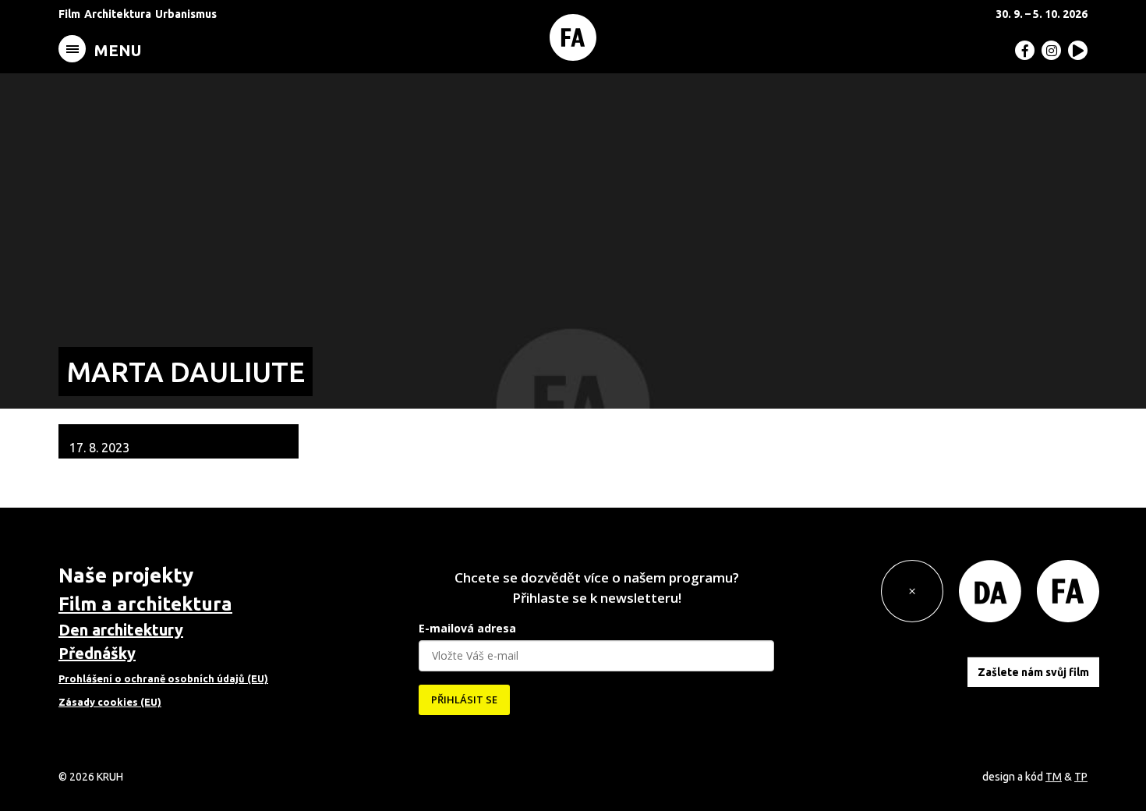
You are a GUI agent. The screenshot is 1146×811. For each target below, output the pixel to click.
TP (1081, 776)
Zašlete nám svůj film (1033, 672)
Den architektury (120, 630)
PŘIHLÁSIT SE (464, 699)
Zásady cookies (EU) (109, 701)
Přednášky (97, 653)
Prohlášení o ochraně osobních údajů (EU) (163, 678)
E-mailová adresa (467, 628)
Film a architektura (145, 603)
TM (1053, 776)
